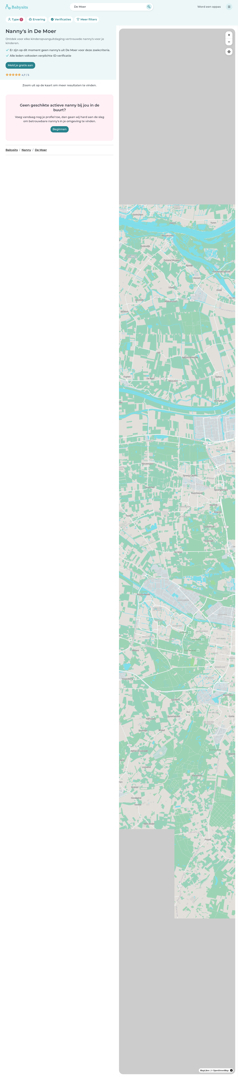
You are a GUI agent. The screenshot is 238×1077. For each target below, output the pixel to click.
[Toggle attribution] (231, 1070)
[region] (177, 551)
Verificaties (62, 19)
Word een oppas (209, 6)
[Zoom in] (228, 34)
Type (16, 19)
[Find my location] (228, 51)
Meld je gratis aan (20, 65)
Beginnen (60, 129)
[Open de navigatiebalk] (229, 6)
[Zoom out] (228, 41)
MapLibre (204, 1070)
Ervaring (38, 19)
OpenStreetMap (221, 1070)
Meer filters (88, 19)
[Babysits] (17, 7)
